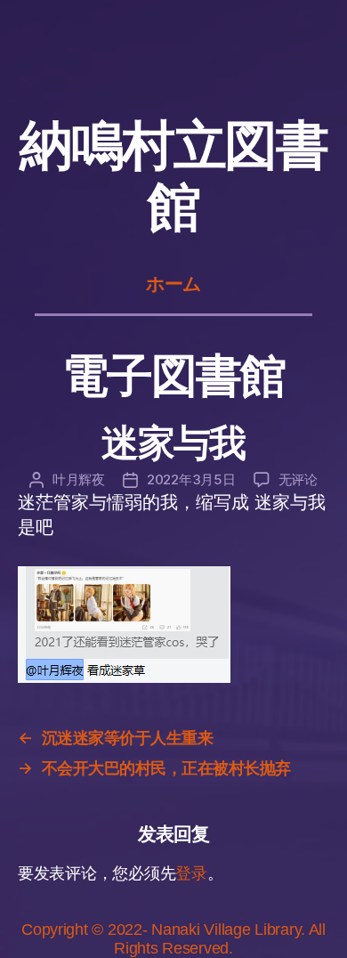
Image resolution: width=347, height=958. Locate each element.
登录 (190, 873)
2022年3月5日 (191, 479)
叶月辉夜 (78, 479)
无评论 (298, 479)
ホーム (173, 284)
